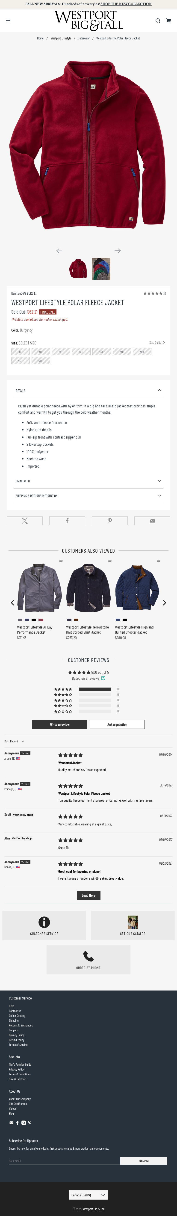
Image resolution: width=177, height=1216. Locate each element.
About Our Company (20, 1099)
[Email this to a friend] (152, 520)
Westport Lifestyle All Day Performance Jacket (34, 629)
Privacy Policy (16, 1035)
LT (20, 352)
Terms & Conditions (20, 1074)
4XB (20, 361)
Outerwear (84, 38)
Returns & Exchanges (21, 1025)
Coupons (13, 1030)
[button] (153, 293)
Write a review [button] (60, 724)
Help (11, 1006)
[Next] (117, 250)
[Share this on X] (25, 520)
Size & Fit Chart (18, 1079)
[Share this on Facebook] (67, 520)
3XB (142, 352)
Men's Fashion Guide (20, 1064)
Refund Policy (16, 1040)
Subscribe (144, 1161)
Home (40, 38)
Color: (21, 329)
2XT (61, 352)
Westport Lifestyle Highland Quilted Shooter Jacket (134, 629)
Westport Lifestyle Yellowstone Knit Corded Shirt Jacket (87, 629)
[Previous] (59, 250)
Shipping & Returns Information (37, 496)
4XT (101, 352)
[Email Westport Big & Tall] (11, 1124)
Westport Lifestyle (60, 38)
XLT (40, 352)
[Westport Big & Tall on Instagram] (23, 1124)
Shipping (14, 1020)
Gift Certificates (18, 1104)
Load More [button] (88, 895)
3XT (81, 352)
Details (20, 391)
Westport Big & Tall (94, 1209)
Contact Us (15, 1011)
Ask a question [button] (117, 724)
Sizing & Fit (23, 481)
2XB (122, 352)
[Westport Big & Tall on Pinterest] (29, 1124)
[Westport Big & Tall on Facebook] (17, 1124)
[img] (70, 755)
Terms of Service (18, 1045)
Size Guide (155, 342)
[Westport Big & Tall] (88, 21)
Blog (11, 1113)
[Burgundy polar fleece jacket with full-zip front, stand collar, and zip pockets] (88, 146)
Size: (86, 342)
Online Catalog (17, 1015)
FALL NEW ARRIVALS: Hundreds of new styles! (88, 4)
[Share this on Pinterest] (110, 520)
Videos (12, 1108)
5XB (40, 361)
